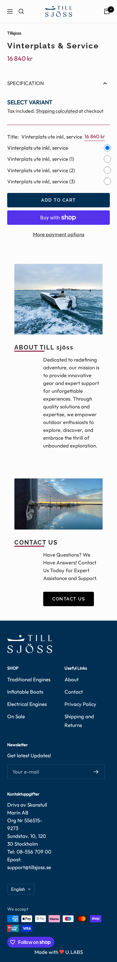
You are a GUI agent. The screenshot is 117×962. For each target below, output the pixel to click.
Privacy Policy (80, 704)
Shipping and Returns (79, 720)
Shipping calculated (57, 111)
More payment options (58, 234)
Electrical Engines (27, 704)
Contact (73, 692)
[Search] (21, 11)
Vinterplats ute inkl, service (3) (41, 181)
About (71, 679)
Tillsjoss (14, 33)
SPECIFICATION (25, 83)
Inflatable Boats (25, 692)
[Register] (96, 772)
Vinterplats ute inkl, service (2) (41, 170)
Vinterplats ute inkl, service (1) (40, 159)
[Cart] (107, 11)
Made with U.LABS (58, 952)
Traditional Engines (28, 679)
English (18, 889)
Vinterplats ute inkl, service (37, 148)
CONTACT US (68, 599)
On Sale (16, 716)
